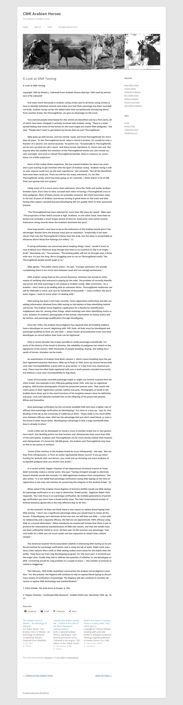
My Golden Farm (131, 95)
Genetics (48, 657)
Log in (126, 123)
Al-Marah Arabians (132, 92)
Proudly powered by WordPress (36, 693)
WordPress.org (130, 133)
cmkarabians (72, 657)
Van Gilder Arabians (133, 105)
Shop (49, 27)
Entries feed (129, 126)
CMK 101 (37, 27)
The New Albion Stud (67, 27)
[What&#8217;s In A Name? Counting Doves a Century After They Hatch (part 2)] (99, 633)
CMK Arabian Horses (42, 13)
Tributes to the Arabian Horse (38, 675)
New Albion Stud (131, 85)
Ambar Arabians (131, 99)
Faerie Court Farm (132, 102)
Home (25, 27)
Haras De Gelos (103, 675)
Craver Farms (130, 88)
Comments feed (131, 129)
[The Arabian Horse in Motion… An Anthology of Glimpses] (38, 633)
